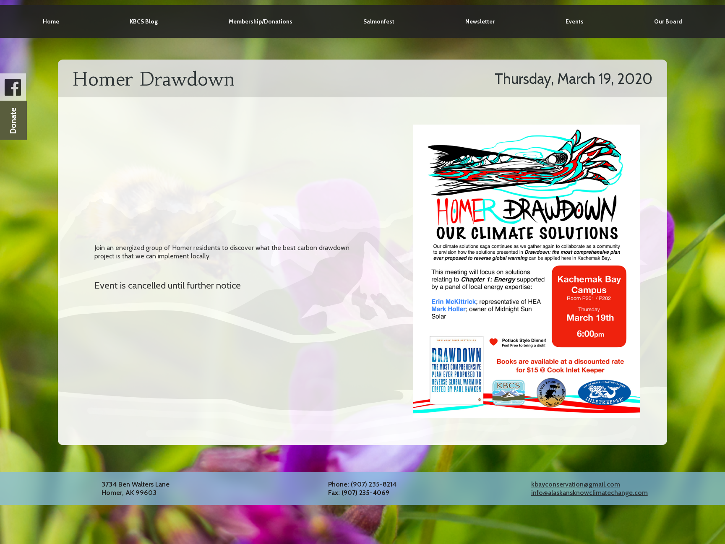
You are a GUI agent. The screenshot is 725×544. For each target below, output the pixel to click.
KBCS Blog (144, 21)
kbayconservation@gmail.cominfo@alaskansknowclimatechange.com (589, 488)
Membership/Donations (260, 21)
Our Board (668, 21)
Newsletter (480, 21)
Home (51, 21)
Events (575, 21)
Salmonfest (378, 21)
